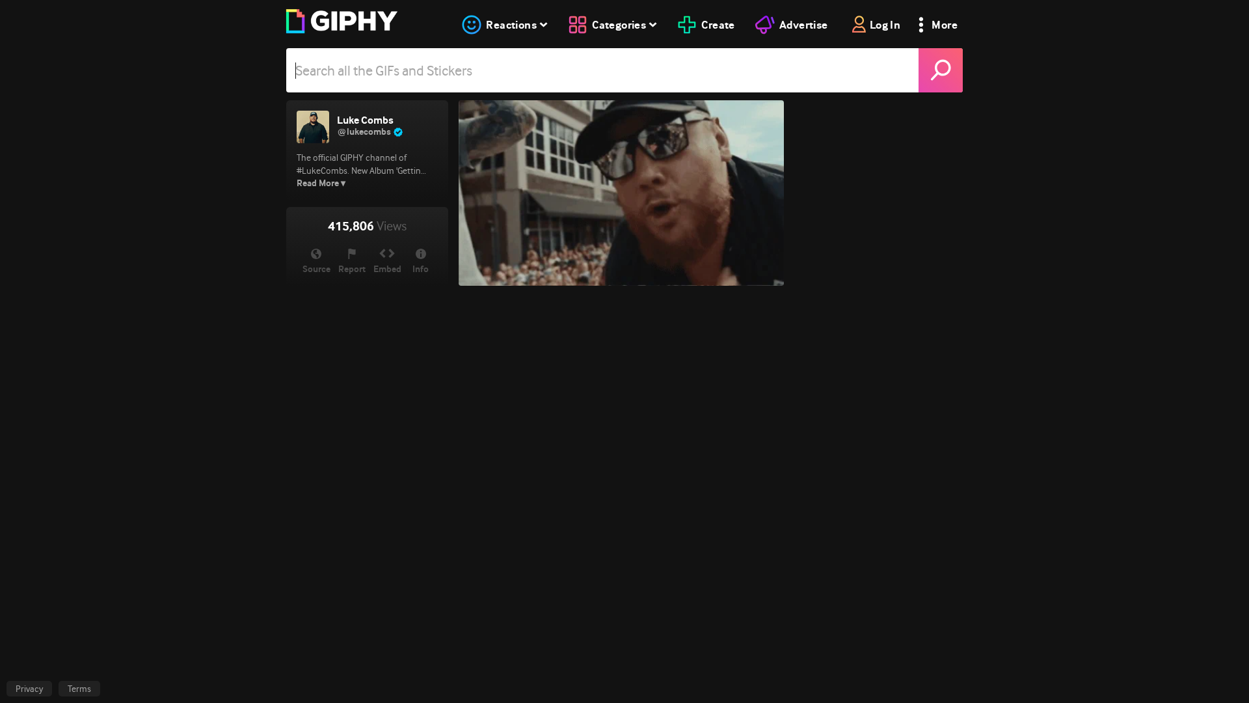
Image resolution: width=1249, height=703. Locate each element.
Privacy (29, 688)
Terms (79, 688)
